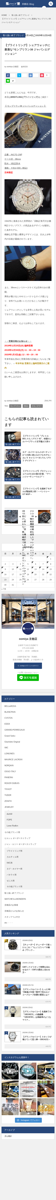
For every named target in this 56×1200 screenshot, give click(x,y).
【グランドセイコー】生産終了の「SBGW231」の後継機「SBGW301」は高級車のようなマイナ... (37, 1015)
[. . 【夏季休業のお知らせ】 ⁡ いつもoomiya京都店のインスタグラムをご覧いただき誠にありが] (28, 1088)
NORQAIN (8, 765)
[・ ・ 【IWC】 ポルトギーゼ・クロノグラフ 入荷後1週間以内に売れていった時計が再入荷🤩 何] (10, 1106)
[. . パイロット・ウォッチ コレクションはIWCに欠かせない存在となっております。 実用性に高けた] (10, 1088)
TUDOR (7, 795)
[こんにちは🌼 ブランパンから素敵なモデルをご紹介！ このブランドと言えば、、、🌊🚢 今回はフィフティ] (10, 1071)
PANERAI (8, 777)
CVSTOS (8, 718)
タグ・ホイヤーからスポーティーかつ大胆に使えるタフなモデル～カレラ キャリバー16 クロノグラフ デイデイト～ (37, 456)
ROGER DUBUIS (11, 783)
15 (51, 569)
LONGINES (9, 753)
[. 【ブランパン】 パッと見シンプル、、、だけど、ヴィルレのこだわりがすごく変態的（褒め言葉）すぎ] (28, 1071)
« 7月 (3, 589)
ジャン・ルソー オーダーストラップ (20, 844)
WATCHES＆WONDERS (15, 899)
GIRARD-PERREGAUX (14, 730)
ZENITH (7, 801)
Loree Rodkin (12, 826)
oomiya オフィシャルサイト (29, 665)
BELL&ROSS (10, 706)
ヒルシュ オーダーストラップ (17, 838)
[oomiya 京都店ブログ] (17, 3)
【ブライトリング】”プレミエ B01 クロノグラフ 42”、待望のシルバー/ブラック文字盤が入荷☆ (37, 439)
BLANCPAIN (9, 712)
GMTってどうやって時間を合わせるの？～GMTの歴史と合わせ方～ (36, 969)
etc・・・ (8, 923)
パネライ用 (11, 875)
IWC (6, 747)
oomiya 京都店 (13, 67)
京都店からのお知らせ (14, 911)
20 (35, 574)
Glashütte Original (12, 742)
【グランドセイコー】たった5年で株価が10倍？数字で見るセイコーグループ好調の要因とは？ (36, 992)
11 (20, 569)
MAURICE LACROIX (13, 759)
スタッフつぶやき (12, 917)
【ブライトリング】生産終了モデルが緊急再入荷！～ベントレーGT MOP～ (37, 491)
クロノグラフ (37, 406)
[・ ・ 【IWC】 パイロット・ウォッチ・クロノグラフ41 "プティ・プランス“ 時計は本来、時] (28, 1106)
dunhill (9, 814)
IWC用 (9, 863)
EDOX (7, 724)
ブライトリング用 (14, 851)
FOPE (9, 820)
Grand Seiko (9, 736)
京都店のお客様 (11, 905)
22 (51, 574)
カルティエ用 (12, 857)
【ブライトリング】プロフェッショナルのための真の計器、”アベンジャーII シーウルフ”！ (37, 474)
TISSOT (8, 789)
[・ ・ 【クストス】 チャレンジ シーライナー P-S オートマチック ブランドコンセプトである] (45, 1106)
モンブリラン (15, 406)
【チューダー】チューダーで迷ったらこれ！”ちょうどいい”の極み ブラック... (37, 947)
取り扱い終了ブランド (13, 35)
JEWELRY (9, 807)
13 (35, 569)
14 (43, 569)
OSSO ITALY (10, 771)
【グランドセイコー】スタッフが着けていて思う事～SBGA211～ (37, 1038)
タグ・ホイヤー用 (14, 869)
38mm (26, 406)
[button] (51, 3)
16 (5, 574)
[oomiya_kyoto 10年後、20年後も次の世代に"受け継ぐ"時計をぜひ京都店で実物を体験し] (45, 1071)
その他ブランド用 (12, 832)
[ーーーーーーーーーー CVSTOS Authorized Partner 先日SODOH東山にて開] (45, 1088)
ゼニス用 (10, 881)
